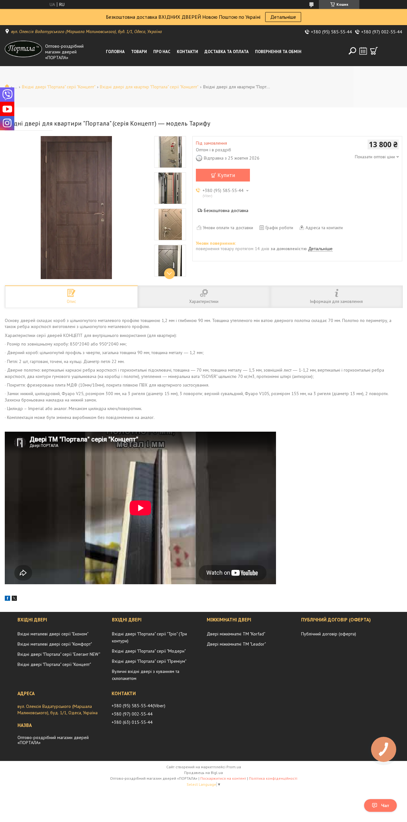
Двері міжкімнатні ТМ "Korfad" (236, 634)
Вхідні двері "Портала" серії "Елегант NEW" (58, 654)
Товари (139, 51)
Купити (226, 175)
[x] (14, 599)
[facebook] (7, 599)
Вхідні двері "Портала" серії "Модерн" (149, 651)
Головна (115, 51)
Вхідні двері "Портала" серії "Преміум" (149, 661)
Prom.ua (233, 766)
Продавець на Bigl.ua (203, 772)
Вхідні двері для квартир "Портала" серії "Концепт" (149, 86)
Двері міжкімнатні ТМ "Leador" (236, 644)
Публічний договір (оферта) (328, 634)
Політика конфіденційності (273, 778)
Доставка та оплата (226, 51)
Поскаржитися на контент (223, 778)
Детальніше (283, 17)
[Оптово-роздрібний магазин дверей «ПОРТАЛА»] (23, 52)
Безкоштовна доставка (226, 210)
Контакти (187, 51)
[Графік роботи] (363, 51)
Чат (385, 805)
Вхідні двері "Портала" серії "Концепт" (58, 86)
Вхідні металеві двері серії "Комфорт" (54, 644)
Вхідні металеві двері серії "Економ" (52, 634)
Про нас (161, 51)
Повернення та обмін (278, 51)
